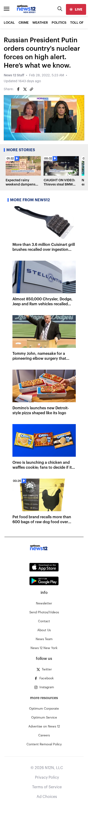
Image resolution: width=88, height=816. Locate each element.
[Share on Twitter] (25, 89)
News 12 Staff (14, 75)
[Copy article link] (31, 89)
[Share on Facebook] (18, 89)
